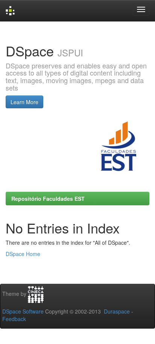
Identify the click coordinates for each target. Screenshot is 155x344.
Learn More (24, 102)
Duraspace (117, 311)
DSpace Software (23, 311)
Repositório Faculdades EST (48, 198)
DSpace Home (23, 254)
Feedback (14, 319)
